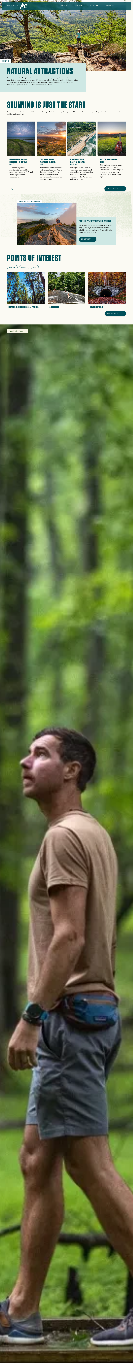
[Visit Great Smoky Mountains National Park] (51, 153)
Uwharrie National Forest (16, 331)
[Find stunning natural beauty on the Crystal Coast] (21, 152)
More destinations (113, 314)
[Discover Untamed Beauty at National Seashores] (81, 153)
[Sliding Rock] (66, 291)
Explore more (86, 239)
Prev (8, 189)
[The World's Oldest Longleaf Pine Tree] (26, 291)
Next (15, 189)
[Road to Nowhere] (107, 291)
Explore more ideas (113, 189)
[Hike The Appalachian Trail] (112, 152)
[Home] (17, 5)
